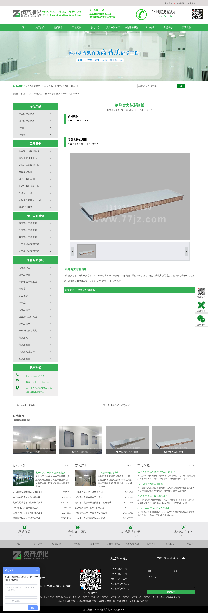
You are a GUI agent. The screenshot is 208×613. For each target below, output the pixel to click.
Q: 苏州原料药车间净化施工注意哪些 (156, 472)
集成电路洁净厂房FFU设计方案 (90, 508)
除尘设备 (23, 295)
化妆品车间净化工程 (29, 165)
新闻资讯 (149, 27)
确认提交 (171, 592)
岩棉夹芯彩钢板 (32, 86)
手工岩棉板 (47, 86)
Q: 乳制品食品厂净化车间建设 (152, 496)
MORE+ (67, 465)
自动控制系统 (25, 207)
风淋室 (22, 302)
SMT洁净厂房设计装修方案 (25, 508)
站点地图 (180, 3)
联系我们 (186, 27)
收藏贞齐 (168, 3)
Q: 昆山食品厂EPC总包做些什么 (153, 508)
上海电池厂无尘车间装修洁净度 (27, 513)
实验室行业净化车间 (29, 151)
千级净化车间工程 (28, 230)
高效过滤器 (24, 344)
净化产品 (94, 27)
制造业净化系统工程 (29, 186)
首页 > (30, 94)
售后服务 (168, 27)
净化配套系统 (131, 27)
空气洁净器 (24, 274)
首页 (21, 27)
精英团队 (58, 27)
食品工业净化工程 (28, 158)
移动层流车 (24, 323)
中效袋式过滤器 (27, 351)
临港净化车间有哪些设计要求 (89, 497)
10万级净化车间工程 (29, 244)
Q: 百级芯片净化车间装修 (150, 484)
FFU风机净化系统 (28, 330)
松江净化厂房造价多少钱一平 (26, 497)
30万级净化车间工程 (29, 251)
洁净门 (74, 86)
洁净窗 (22, 135)
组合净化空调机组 (28, 316)
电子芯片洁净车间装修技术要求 (27, 502)
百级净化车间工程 (28, 223)
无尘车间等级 (113, 27)
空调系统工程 (25, 193)
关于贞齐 (40, 27)
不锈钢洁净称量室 (28, 281)
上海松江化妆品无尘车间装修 (89, 492)
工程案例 (76, 27)
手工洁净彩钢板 (27, 114)
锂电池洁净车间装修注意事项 (26, 518)
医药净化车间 (25, 172)
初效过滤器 (24, 358)
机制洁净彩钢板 (52, 94)
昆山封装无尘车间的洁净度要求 (27, 492)
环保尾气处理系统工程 (30, 200)
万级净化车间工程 (28, 237)
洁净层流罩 (24, 309)
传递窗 (22, 288)
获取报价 (191, 3)
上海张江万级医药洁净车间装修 (90, 518)
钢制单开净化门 (62, 86)
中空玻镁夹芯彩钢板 (120, 405)
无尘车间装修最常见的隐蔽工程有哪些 (93, 502)
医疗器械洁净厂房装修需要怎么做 (91, 513)
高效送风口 (24, 337)
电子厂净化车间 (27, 179)
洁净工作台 (24, 267)
